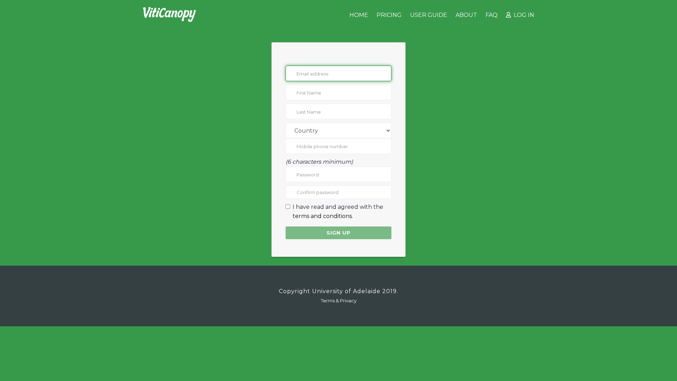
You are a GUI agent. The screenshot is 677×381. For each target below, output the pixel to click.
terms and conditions (322, 216)
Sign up (338, 233)
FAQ (492, 15)
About (466, 15)
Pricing (389, 15)
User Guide (428, 15)
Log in (522, 15)
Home (358, 15)
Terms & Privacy (338, 300)
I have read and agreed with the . (338, 211)
